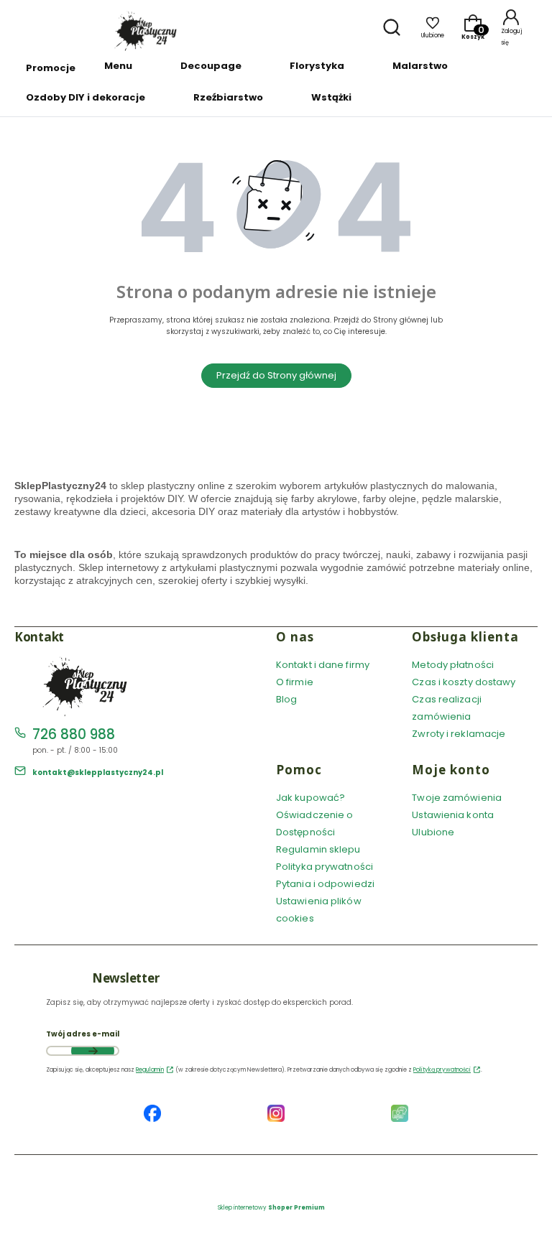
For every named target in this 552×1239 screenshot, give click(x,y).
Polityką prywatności (442, 1070)
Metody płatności (453, 665)
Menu (118, 66)
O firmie (294, 682)
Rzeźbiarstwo (228, 97)
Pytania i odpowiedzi (325, 884)
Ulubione (433, 832)
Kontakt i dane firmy (322, 665)
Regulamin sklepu (318, 849)
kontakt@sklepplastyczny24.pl (97, 772)
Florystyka (317, 66)
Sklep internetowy (271, 1208)
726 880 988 (73, 734)
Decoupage (211, 66)
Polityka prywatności (324, 866)
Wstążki (331, 97)
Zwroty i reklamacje (458, 734)
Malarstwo (420, 66)
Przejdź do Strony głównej (276, 375)
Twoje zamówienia (457, 797)
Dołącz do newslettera (92, 1051)
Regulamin (150, 1070)
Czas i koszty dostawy (463, 682)
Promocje (50, 68)
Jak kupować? (310, 797)
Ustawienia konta (453, 815)
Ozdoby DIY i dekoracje (85, 97)
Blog (286, 699)
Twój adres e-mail (82, 1034)
